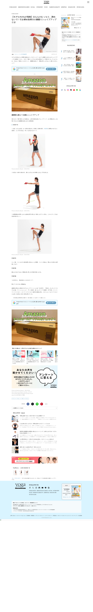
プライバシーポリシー (39, 515)
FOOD (46, 7)
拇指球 (46, 128)
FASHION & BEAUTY (54, 7)
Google (80, 90)
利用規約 (32, 515)
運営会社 (54, 515)
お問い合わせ (12, 515)
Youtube (74, 90)
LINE (37, 404)
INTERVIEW (39, 7)
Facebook (28, 404)
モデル (14, 398)
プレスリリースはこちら (20, 515)
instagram (68, 90)
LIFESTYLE (64, 7)
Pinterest (41, 404)
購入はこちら (76, 27)
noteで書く (46, 404)
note (71, 90)
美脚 (22, 398)
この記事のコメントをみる (18, 408)
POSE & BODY (13, 7)
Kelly (18, 398)
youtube (42, 488)
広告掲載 (28, 515)
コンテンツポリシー (48, 515)
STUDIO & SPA (80, 7)
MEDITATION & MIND (23, 7)
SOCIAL (33, 7)
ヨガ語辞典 (80, 515)
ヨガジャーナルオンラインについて (64, 515)
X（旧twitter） (32, 404)
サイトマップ (74, 515)
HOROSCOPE (71, 7)
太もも (27, 398)
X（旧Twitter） (33, 488)
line (77, 90)
